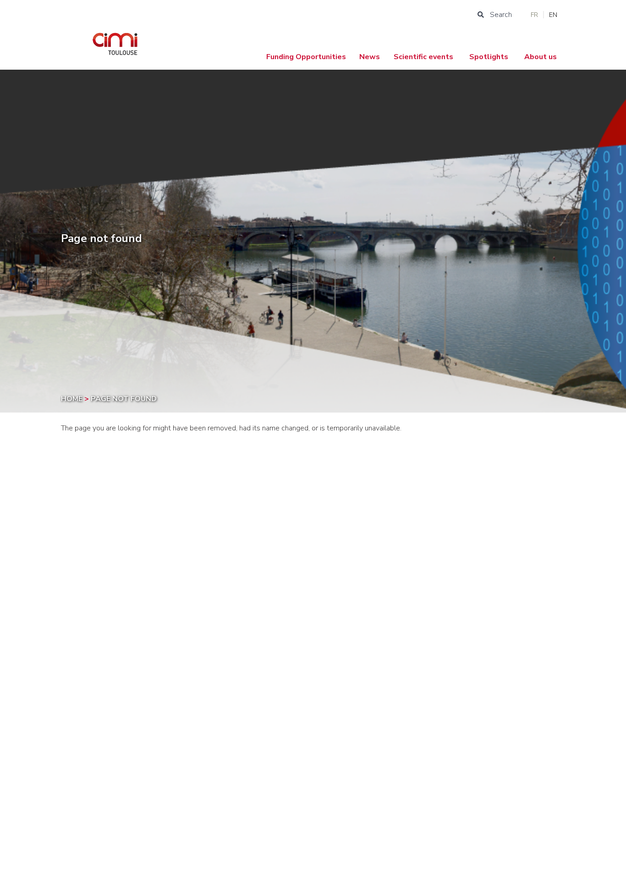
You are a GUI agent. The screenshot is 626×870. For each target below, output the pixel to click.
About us (540, 57)
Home (72, 399)
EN (553, 15)
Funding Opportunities (306, 57)
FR (534, 15)
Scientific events (423, 57)
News (369, 57)
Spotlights (488, 57)
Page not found (124, 399)
